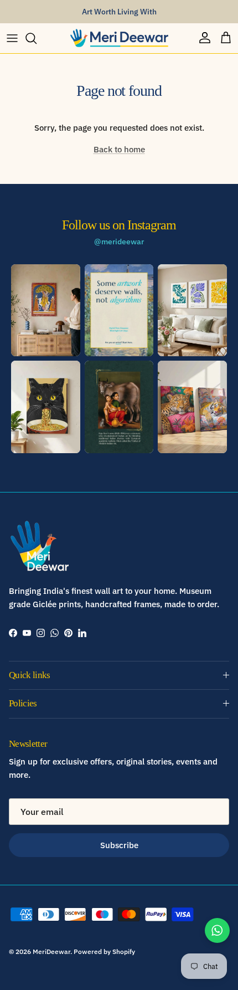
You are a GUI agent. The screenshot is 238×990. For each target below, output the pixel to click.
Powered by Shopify (104, 951)
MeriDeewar (51, 951)
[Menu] (12, 38)
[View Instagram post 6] (192, 407)
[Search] (36, 38)
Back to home (119, 149)
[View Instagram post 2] (119, 310)
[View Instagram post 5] (119, 407)
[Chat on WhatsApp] (217, 930)
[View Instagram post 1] (45, 310)
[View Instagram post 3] (192, 310)
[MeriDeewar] (119, 38)
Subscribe (119, 845)
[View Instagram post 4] (45, 407)
